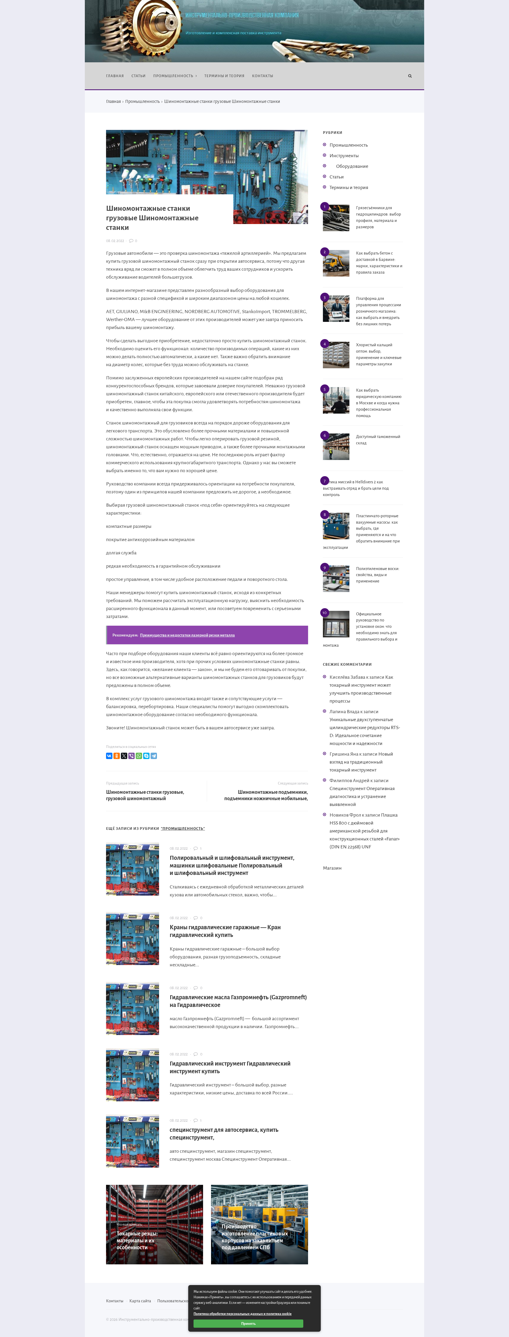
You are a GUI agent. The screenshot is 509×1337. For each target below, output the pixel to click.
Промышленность (349, 145)
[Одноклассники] (116, 756)
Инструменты (344, 155)
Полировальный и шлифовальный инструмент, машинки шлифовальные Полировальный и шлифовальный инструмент (232, 865)
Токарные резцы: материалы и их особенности (137, 1241)
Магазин (332, 868)
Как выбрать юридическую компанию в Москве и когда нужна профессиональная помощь (378, 403)
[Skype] (146, 756)
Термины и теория (349, 187)
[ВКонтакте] (109, 756)
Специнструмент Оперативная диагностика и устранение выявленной (362, 796)
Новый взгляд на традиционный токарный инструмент (361, 762)
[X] (124, 756)
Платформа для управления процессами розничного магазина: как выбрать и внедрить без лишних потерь (378, 311)
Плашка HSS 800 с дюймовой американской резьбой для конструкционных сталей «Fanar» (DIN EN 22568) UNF (365, 830)
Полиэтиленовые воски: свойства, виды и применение (378, 575)
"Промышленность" (183, 829)
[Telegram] (154, 756)
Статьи (337, 176)
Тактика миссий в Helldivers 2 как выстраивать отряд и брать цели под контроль (356, 488)
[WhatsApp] (139, 756)
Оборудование (352, 166)
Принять (248, 1324)
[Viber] (131, 756)
